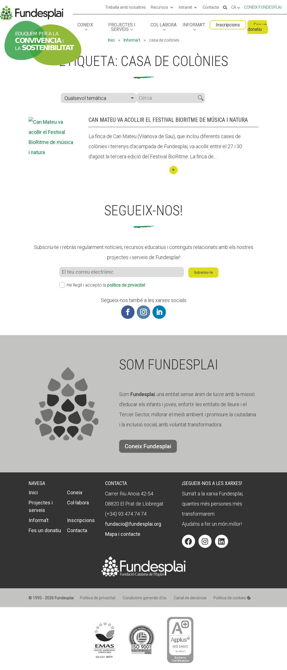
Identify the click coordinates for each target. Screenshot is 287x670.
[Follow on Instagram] (143, 312)
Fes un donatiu (257, 27)
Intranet (185, 8)
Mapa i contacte (122, 534)
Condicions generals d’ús (144, 598)
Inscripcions (228, 25)
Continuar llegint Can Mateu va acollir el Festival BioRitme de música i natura (173, 170)
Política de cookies (230, 598)
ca (234, 8)
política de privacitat (126, 285)
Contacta (211, 8)
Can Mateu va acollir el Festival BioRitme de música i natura (168, 119)
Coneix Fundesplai (262, 7)
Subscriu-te (203, 272)
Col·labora (164, 25)
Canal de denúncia (190, 598)
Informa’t (193, 25)
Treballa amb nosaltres (125, 8)
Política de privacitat (97, 598)
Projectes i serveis (121, 27)
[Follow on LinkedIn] (159, 312)
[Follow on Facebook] (128, 312)
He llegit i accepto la (106, 285)
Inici (111, 40)
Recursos (159, 8)
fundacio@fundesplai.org (133, 524)
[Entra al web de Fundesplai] (143, 575)
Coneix (85, 25)
